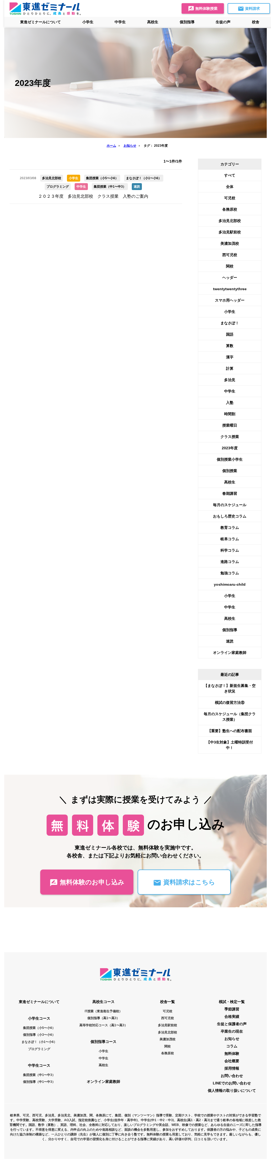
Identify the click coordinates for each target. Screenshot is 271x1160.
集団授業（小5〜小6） (39, 1028)
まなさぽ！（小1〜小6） (39, 1042)
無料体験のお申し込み (91, 882)
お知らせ (231, 1039)
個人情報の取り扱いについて (232, 1090)
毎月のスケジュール (229, 505)
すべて (229, 175)
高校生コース (103, 1002)
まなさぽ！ (229, 323)
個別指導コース (103, 1041)
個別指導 (229, 630)
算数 (229, 346)
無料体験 (231, 1053)
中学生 (229, 391)
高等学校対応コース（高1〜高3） (103, 1025)
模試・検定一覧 (232, 1002)
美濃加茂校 (229, 243)
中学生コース (39, 1065)
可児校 (229, 198)
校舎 (255, 22)
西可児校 (229, 255)
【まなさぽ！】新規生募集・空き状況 (230, 688)
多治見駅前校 (230, 232)
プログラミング (39, 1049)
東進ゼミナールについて (40, 22)
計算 (229, 368)
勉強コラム (229, 573)
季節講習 (231, 1009)
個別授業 (229, 471)
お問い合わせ (232, 1076)
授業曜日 (229, 425)
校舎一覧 (167, 1002)
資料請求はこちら (188, 882)
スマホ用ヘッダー (230, 300)
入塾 (229, 402)
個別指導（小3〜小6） (39, 1035)
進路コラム (229, 562)
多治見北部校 (230, 221)
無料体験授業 (206, 8)
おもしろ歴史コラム (229, 516)
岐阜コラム (229, 539)
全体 (229, 186)
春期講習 (229, 493)
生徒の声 (223, 22)
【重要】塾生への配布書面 (229, 731)
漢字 (229, 357)
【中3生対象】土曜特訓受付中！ (229, 745)
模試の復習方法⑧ (230, 702)
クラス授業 (229, 437)
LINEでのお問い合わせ (232, 1083)
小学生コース (39, 1018)
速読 (229, 641)
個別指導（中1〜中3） (39, 1082)
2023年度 (230, 448)
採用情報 (231, 1068)
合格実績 (231, 1016)
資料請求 (252, 8)
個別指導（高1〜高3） (103, 1018)
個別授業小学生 (230, 459)
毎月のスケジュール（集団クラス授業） (230, 717)
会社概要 (231, 1061)
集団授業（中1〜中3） (39, 1075)
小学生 (229, 311)
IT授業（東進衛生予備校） (103, 1011)
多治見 (229, 380)
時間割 (229, 414)
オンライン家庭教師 (229, 652)
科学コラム (229, 550)
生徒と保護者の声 (232, 1024)
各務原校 (229, 209)
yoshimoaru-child (230, 584)
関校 (229, 266)
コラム (231, 1046)
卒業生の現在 (232, 1031)
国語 (229, 334)
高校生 (229, 482)
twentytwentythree (230, 289)
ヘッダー (229, 277)
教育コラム (229, 527)
